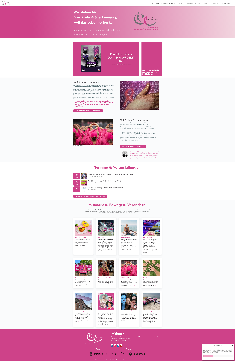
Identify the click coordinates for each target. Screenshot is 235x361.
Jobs (124, 360)
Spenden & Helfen (225, 3)
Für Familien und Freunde (200, 3)
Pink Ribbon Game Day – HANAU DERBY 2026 (121, 57)
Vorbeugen (179, 3)
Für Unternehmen (214, 3)
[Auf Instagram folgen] (115, 345)
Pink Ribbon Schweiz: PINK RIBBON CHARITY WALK (105, 181)
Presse (117, 360)
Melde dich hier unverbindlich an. (121, 341)
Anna (114, 64)
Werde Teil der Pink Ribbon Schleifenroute (133, 146)
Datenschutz (216, 358)
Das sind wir (155, 3)
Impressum (220, 358)
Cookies (133, 360)
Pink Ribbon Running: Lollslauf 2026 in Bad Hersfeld (105, 188)
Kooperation (123, 64)
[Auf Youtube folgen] (121, 345)
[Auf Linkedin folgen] (118, 345)
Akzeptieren (208, 356)
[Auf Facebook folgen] (112, 345)
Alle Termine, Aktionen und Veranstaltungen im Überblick (90, 196)
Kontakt (121, 360)
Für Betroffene (188, 3)
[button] (232, 345)
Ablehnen (218, 356)
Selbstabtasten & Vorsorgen (167, 3)
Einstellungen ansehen (228, 356)
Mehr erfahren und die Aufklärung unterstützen (88, 110)
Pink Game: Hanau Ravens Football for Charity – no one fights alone (110, 174)
